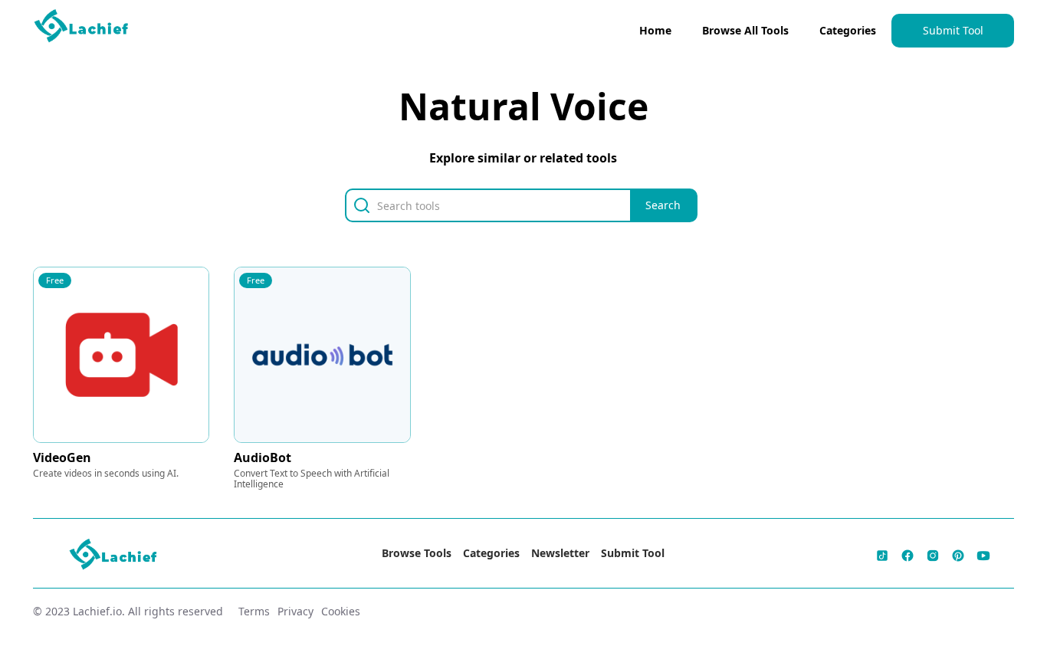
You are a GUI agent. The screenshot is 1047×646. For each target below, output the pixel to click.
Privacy (295, 611)
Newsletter (560, 553)
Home (655, 30)
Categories (847, 30)
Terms (254, 611)
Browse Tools (416, 553)
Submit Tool (953, 30)
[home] (82, 29)
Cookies (340, 611)
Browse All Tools (745, 30)
